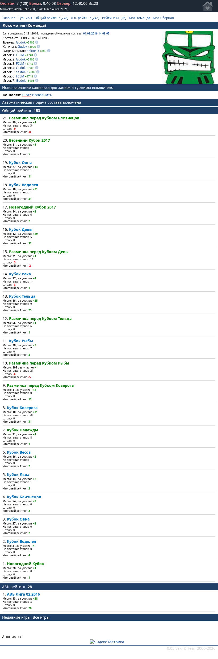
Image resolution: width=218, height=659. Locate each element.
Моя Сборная (163, 18)
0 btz (26, 94)
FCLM (20, 55)
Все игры (41, 617)
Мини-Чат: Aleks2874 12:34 (17, 9)
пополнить (42, 94)
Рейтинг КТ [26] (114, 18)
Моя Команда (139, 18)
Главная (9, 18)
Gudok (21, 42)
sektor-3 (33, 51)
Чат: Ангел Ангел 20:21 (52, 9)
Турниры (25, 18)
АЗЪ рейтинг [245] (85, 18)
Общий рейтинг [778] (51, 18)
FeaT (192, 648)
